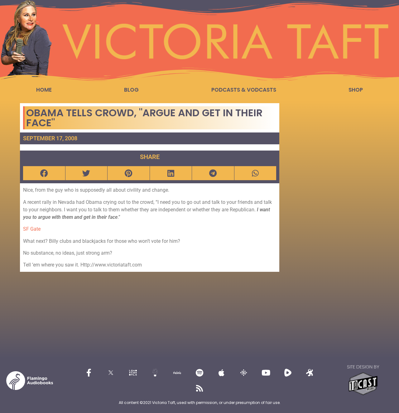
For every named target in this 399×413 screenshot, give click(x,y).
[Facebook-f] (89, 373)
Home (44, 90)
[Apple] (221, 373)
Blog (131, 90)
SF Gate (32, 229)
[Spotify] (199, 373)
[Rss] (199, 388)
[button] (44, 173)
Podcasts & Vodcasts (243, 90)
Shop (356, 90)
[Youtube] (266, 373)
